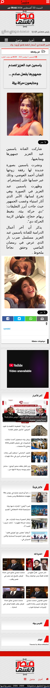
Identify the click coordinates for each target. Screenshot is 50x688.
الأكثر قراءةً (37, 487)
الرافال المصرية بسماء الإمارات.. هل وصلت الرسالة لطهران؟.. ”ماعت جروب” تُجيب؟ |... (16, 522)
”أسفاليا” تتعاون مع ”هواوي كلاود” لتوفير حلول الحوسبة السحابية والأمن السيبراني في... (17, 536)
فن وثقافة (35, 52)
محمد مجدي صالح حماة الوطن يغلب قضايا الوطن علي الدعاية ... (13, 604)
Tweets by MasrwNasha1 (39, 644)
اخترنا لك (38, 554)
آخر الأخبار (37, 395)
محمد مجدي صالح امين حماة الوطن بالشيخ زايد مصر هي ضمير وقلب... (13, 576)
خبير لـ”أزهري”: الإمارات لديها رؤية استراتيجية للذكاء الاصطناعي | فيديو (17, 508)
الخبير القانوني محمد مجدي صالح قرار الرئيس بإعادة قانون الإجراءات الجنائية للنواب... (37, 604)
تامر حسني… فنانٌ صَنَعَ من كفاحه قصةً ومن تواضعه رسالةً (37, 574)
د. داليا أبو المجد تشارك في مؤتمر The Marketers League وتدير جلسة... (16, 495)
